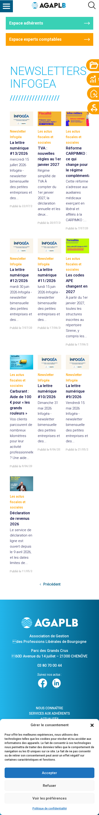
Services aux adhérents (49, 713)
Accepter (49, 773)
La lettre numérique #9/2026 (75, 391)
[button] (92, 725)
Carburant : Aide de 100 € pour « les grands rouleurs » (20, 402)
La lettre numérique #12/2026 (19, 275)
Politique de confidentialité (49, 808)
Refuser (49, 786)
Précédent (52, 584)
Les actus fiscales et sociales (45, 137)
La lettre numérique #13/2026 (19, 148)
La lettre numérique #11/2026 (47, 275)
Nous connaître (49, 708)
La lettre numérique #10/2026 (47, 391)
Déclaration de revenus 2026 (20, 518)
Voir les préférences (49, 798)
